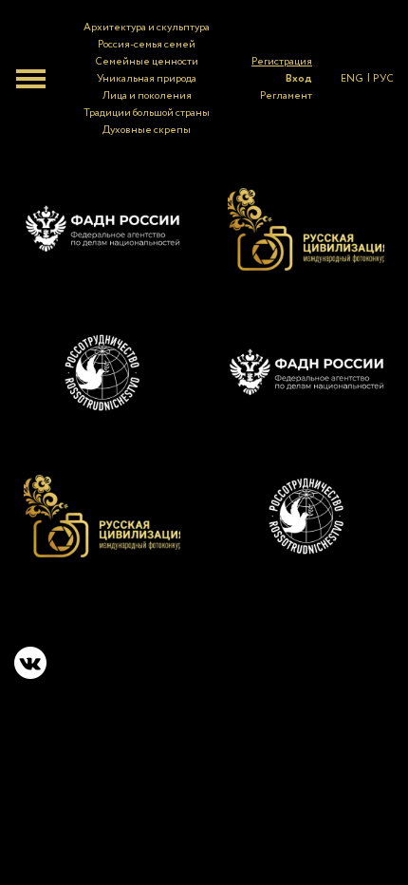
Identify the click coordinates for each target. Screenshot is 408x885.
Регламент (286, 96)
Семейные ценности (146, 61)
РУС (383, 78)
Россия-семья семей (146, 44)
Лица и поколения (147, 96)
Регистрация (281, 61)
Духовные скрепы (146, 130)
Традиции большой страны (146, 113)
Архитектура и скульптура (146, 27)
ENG (352, 78)
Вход (299, 78)
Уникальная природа (146, 78)
